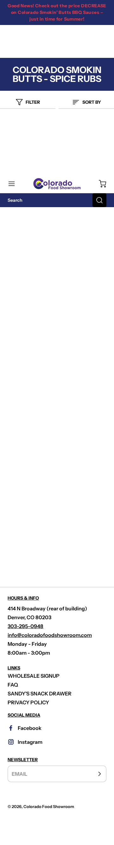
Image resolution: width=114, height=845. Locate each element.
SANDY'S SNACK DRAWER (40, 693)
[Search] (99, 200)
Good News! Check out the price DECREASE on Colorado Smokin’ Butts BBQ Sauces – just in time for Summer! (57, 12)
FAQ (13, 685)
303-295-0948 (25, 626)
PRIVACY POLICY (28, 702)
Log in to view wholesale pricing (57, 258)
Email (19, 774)
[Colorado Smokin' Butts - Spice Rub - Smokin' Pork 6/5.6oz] (57, 341)
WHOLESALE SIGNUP (34, 676)
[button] (15, 184)
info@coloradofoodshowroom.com (50, 635)
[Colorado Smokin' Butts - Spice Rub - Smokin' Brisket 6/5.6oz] (57, 498)
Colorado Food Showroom (48, 806)
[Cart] (99, 184)
